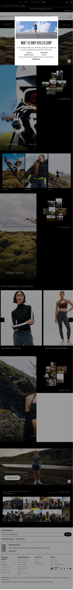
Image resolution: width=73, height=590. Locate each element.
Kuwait (44, 54)
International (44, 52)
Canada (28, 52)
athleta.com (36, 59)
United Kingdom (29, 54)
